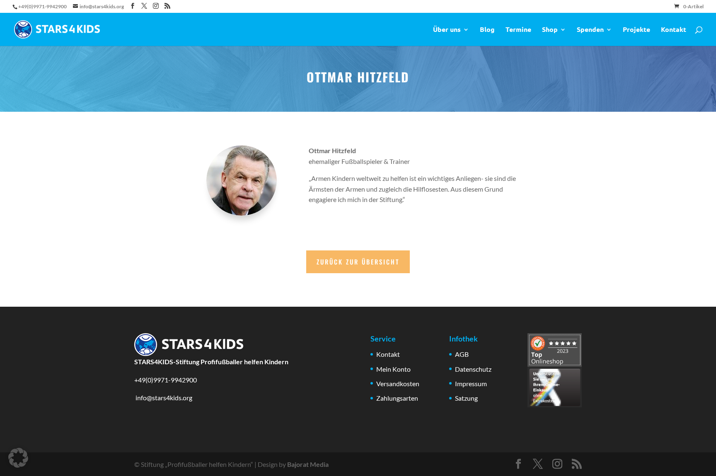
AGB (462, 354)
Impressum (471, 383)
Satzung (466, 398)
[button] (18, 458)
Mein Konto (393, 369)
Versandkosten (397, 383)
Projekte (636, 30)
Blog (487, 30)
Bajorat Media (308, 464)
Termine (518, 30)
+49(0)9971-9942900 (165, 380)
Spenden (590, 30)
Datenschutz (473, 369)
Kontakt (673, 30)
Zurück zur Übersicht (358, 261)
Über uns (447, 30)
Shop (550, 30)
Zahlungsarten (397, 398)
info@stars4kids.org (163, 397)
